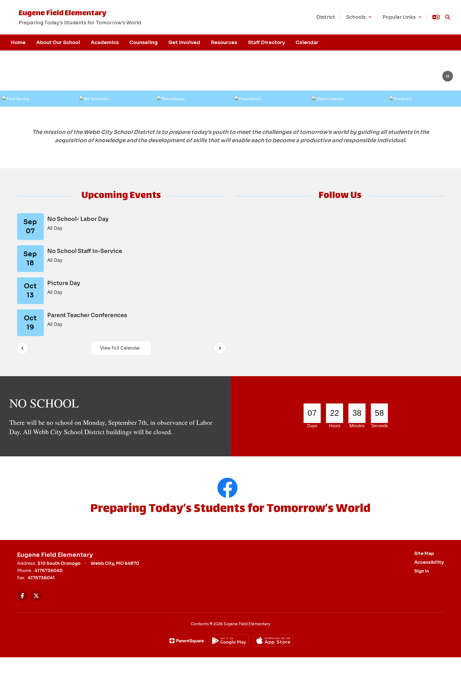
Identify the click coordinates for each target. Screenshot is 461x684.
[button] (359, 17)
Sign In (421, 571)
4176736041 (41, 578)
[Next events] (219, 348)
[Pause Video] (447, 77)
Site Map (424, 553)
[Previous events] (22, 348)
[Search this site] (447, 17)
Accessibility (429, 562)
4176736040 (48, 570)
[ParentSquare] (186, 641)
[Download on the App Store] (273, 641)
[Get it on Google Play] (229, 641)
